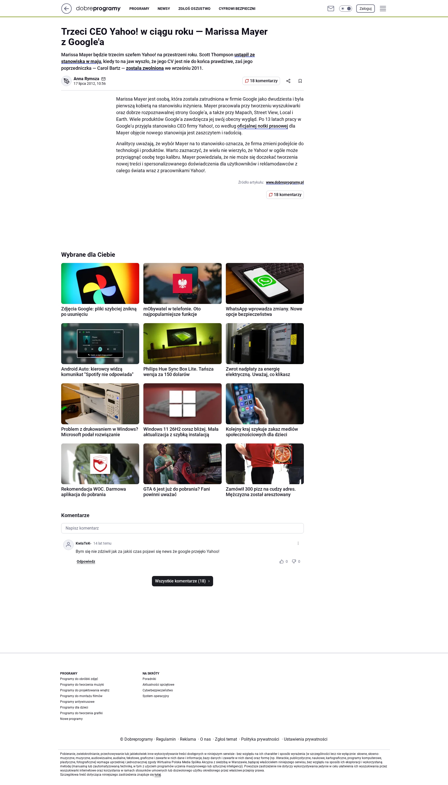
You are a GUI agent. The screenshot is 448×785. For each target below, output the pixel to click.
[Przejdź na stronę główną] (66, 12)
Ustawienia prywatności (304, 739)
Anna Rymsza (86, 78)
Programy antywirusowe (77, 702)
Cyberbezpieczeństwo (158, 690)
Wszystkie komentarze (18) (180, 581)
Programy (139, 8)
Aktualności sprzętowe (158, 684)
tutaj (158, 774)
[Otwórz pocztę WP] (331, 8)
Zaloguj (366, 8)
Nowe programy (71, 719)
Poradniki (149, 679)
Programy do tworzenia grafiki (81, 713)
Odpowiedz (86, 561)
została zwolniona (145, 68)
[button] (345, 8)
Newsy (164, 8)
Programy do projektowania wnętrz (84, 690)
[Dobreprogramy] (102, 8)
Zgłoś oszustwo (194, 8)
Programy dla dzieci (74, 707)
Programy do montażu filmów (81, 696)
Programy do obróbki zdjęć (79, 679)
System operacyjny (156, 696)
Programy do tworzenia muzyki (82, 684)
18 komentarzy (264, 80)
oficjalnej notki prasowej (262, 126)
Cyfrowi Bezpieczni (237, 8)
